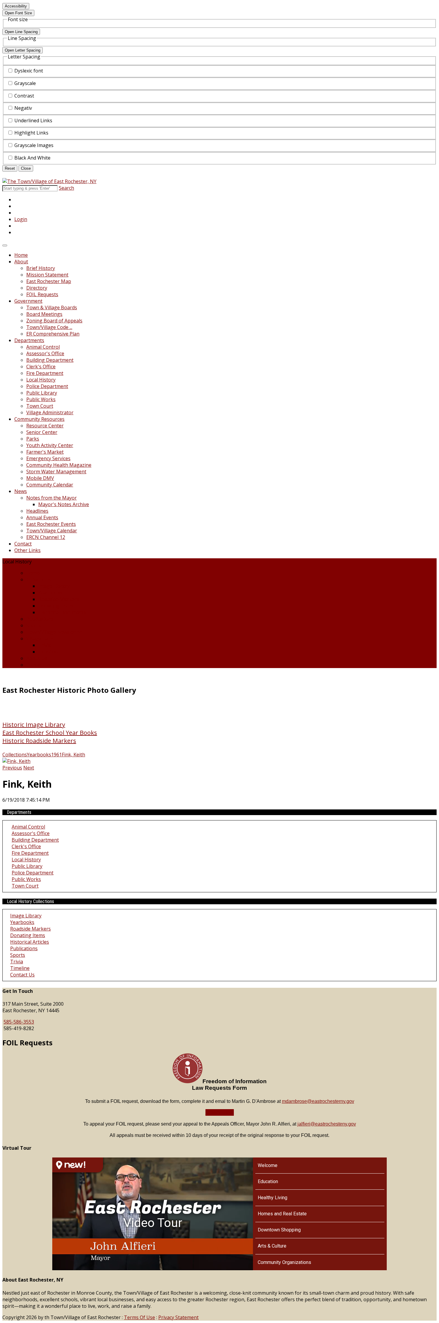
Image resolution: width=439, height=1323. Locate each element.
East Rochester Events (51, 524)
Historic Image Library (33, 725)
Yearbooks (50, 592)
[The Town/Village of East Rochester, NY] (49, 181)
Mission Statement (47, 274)
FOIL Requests (42, 294)
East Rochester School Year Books (49, 733)
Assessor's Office (45, 353)
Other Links (27, 550)
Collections (38, 579)
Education (268, 1181)
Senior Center (41, 432)
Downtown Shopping (279, 1230)
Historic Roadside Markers (39, 741)
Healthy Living (272, 1197)
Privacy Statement (178, 1317)
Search (66, 188)
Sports (33, 625)
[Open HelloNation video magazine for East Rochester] (77, 1164)
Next (28, 767)
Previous (12, 767)
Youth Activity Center (49, 445)
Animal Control (43, 347)
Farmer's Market (45, 452)
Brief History (40, 268)
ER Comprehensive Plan (52, 333)
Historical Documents (62, 612)
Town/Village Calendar (51, 530)
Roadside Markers (58, 599)
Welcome (267, 1165)
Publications (40, 619)
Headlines (37, 511)
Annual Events (42, 517)
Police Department (47, 386)
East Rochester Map (48, 281)
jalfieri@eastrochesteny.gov (326, 1123)
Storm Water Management (56, 471)
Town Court (39, 406)
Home (21, 255)
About (21, 261)
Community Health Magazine (58, 465)
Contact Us (38, 665)
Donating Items (55, 605)
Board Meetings (44, 314)
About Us (36, 658)
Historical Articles (29, 942)
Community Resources (39, 419)
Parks (32, 438)
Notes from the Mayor (51, 497)
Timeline (48, 651)
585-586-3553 (19, 1021)
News (20, 491)
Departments (29, 340)
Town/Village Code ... (49, 327)
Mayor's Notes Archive (63, 504)
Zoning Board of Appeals (54, 320)
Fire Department (44, 373)
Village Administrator (49, 412)
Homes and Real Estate (282, 1214)
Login (20, 219)
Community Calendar (49, 484)
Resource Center (45, 425)
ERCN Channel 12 (45, 537)
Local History (41, 379)
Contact (23, 543)
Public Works (41, 399)
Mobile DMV (40, 478)
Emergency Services (48, 458)
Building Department (49, 360)
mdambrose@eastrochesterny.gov (318, 1101)
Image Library (54, 586)
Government (28, 301)
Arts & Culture (272, 1246)
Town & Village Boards (51, 307)
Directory (36, 288)
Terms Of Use (139, 1317)
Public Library (41, 393)
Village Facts (40, 638)
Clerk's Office (41, 366)
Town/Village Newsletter (54, 632)
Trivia (44, 645)
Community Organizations (284, 1262)
